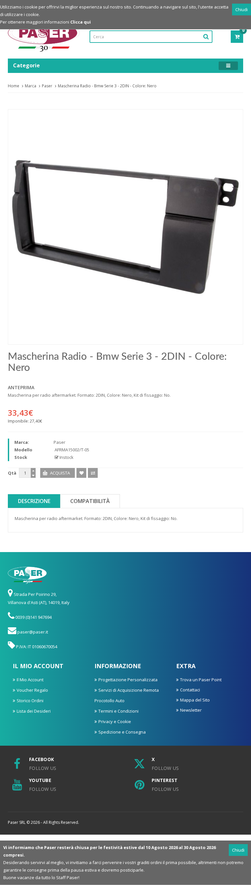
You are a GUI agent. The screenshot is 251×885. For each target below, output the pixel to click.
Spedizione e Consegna (122, 732)
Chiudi (241, 9)
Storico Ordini (30, 700)
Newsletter (191, 710)
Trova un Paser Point (201, 680)
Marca (30, 86)
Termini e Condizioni (118, 711)
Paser (47, 86)
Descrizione (34, 501)
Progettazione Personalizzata (128, 680)
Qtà (12, 473)
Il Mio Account (30, 680)
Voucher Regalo (32, 690)
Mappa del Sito (195, 700)
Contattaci (190, 690)
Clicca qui (80, 22)
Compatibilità (90, 501)
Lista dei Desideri (34, 711)
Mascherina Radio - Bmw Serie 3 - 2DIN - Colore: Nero (107, 86)
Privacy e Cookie (114, 721)
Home (13, 86)
